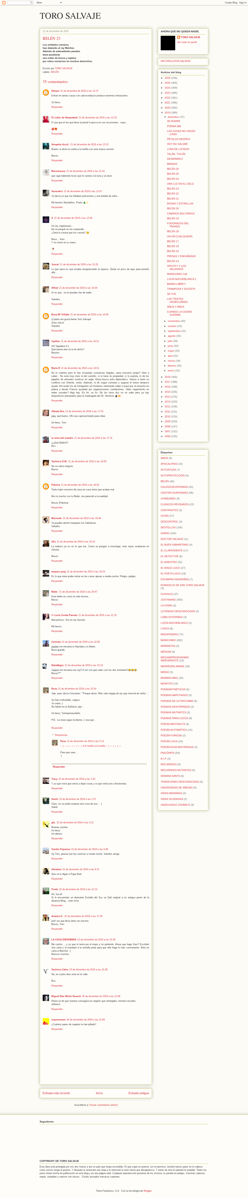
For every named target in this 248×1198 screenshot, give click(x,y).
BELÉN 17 (173, 241)
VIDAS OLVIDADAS (172, 799)
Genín (54, 799)
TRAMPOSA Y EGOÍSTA (181, 288)
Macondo (56, 518)
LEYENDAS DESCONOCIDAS (178, 611)
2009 (168, 421)
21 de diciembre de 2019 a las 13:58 (73, 218)
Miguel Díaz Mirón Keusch (66, 996)
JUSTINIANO (168, 599)
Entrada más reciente (56, 1093)
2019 (168, 112)
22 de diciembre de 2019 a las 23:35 (96, 939)
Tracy (54, 779)
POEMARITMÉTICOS (173, 689)
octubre (172, 326)
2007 (168, 431)
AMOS (164, 458)
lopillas (55, 341)
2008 (168, 426)
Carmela (56, 641)
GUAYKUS (167, 594)
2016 (168, 386)
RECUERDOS (169, 764)
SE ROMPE (173, 121)
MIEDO (165, 672)
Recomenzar (58, 171)
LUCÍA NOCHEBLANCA (174, 622)
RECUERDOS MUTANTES (176, 770)
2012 (168, 406)
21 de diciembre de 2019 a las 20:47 (78, 591)
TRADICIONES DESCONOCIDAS (180, 781)
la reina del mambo (62, 438)
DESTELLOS (168, 527)
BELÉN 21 (173, 198)
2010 (168, 416)
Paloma (55, 484)
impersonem (58, 1019)
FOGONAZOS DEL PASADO (178, 225)
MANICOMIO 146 (177, 273)
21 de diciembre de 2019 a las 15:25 (79, 264)
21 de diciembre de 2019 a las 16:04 (78, 287)
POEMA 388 (174, 126)
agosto (172, 335)
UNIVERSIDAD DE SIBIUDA (177, 787)
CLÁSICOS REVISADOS (175, 504)
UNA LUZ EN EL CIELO (180, 183)
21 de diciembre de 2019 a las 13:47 (83, 191)
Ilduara (55, 91)
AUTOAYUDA (168, 469)
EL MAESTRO (169, 562)
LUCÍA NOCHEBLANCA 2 (181, 279)
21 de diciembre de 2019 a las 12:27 (79, 91)
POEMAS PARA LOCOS (174, 718)
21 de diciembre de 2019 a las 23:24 (77, 688)
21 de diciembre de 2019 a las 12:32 (98, 117)
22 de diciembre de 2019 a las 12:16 (78, 889)
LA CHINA (166, 605)
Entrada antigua (139, 1093)
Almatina (56, 869)
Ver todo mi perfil (187, 42)
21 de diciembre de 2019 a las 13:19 (85, 171)
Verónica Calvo (59, 969)
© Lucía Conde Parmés (64, 615)
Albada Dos (57, 411)
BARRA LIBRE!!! (176, 283)
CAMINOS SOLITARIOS (181, 213)
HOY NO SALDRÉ (177, 144)
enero (171, 370)
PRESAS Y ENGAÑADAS (181, 256)
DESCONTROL (169, 521)
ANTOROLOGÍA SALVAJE (175, 61)
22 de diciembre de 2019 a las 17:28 (83, 916)
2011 (168, 411)
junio (171, 345)
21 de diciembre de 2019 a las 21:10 (97, 615)
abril (170, 355)
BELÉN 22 (173, 193)
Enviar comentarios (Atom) (104, 1105)
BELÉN (55, 72)
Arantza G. (57, 916)
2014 (168, 396)
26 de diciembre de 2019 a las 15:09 (86, 1019)
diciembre (174, 116)
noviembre (174, 321)
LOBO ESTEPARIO (172, 617)
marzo (172, 360)
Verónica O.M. (59, 461)
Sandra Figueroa (60, 849)
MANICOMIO (168, 640)
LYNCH (165, 628)
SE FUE (171, 293)
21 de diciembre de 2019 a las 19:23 (86, 571)
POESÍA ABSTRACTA (173, 724)
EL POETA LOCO (170, 573)
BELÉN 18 (173, 231)
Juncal (55, 264)
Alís (53, 541)
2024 (168, 87)
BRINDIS (172, 163)
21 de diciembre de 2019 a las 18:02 (80, 484)
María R (55, 368)
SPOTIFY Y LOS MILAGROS (176, 267)
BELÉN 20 (173, 208)
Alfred (54, 287)
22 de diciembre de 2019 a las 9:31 (80, 869)
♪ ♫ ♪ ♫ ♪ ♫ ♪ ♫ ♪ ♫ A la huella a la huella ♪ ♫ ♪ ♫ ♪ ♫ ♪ (90, 746)
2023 (168, 92)
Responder (57, 107)
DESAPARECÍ (175, 158)
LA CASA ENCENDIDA (63, 939)
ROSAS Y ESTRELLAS (180, 203)
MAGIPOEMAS (169, 634)
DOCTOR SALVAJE (172, 539)
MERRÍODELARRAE (172, 666)
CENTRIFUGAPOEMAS (174, 492)
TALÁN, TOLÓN (176, 153)
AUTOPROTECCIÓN (173, 475)
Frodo (54, 889)
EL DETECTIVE (169, 556)
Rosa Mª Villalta (60, 314)
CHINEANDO (168, 498)
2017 (168, 381)
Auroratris (57, 191)
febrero (172, 365)
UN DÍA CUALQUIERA (179, 236)
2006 (168, 436)
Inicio (99, 1093)
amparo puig (58, 571)
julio (170, 340)
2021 (168, 102)
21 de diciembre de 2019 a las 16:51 (80, 341)
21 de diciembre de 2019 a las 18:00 (87, 461)
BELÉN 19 (173, 218)
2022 (168, 97)
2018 (168, 376)
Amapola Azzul (60, 144)
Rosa (54, 688)
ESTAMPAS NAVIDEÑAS (175, 579)
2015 (168, 391)
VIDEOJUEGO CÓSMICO (175, 804)
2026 (168, 77)
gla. (53, 822)
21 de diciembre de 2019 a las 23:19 (84, 665)
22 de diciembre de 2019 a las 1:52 (76, 779)
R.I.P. (164, 758)
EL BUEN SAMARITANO (174, 544)
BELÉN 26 (173, 168)
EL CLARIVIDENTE (172, 550)
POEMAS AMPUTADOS (174, 695)
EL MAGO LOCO (170, 567)
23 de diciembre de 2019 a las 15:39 (88, 969)
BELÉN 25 (173, 173)
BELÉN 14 (173, 261)
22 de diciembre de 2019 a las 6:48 (89, 849)
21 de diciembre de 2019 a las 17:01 (84, 411)
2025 (168, 82)
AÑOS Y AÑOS (175, 306)
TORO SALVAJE (70, 15)
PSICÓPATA (167, 752)
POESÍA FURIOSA (171, 735)
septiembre (174, 330)
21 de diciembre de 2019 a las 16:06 (89, 314)
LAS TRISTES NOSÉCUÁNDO (177, 300)
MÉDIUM (166, 651)
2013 (168, 401)
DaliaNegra (57, 665)
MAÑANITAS (168, 645)
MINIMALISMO (169, 677)
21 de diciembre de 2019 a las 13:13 (89, 144)
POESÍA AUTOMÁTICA (174, 729)
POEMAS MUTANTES (173, 712)
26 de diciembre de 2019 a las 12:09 (101, 996)
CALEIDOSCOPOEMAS (174, 486)
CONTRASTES (169, 510)
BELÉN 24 (173, 178)
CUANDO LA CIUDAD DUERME (179, 313)
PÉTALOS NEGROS (178, 139)
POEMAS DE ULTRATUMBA (177, 700)
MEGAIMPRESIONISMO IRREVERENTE (175, 659)
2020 (168, 107)
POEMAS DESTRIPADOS (175, 706)
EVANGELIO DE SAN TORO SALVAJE (182, 585)
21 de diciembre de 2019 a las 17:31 (93, 438)
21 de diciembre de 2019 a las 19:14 (76, 541)
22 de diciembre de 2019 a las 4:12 (75, 822)
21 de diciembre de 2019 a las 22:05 (81, 641)
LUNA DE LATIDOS (178, 149)
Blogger (147, 1190)
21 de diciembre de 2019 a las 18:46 (82, 518)
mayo (171, 350)
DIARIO (165, 533)
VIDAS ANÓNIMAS (171, 793)
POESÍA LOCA (169, 741)
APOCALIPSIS (169, 463)
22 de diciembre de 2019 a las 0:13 (85, 741)
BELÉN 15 (173, 251)
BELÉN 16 (173, 246)
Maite (54, 591)
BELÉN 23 (173, 188)
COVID (165, 515)
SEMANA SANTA (170, 775)
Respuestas (61, 734)
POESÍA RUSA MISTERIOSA (177, 747)
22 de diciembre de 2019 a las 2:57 (77, 799)
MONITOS (167, 683)
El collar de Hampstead (64, 117)
